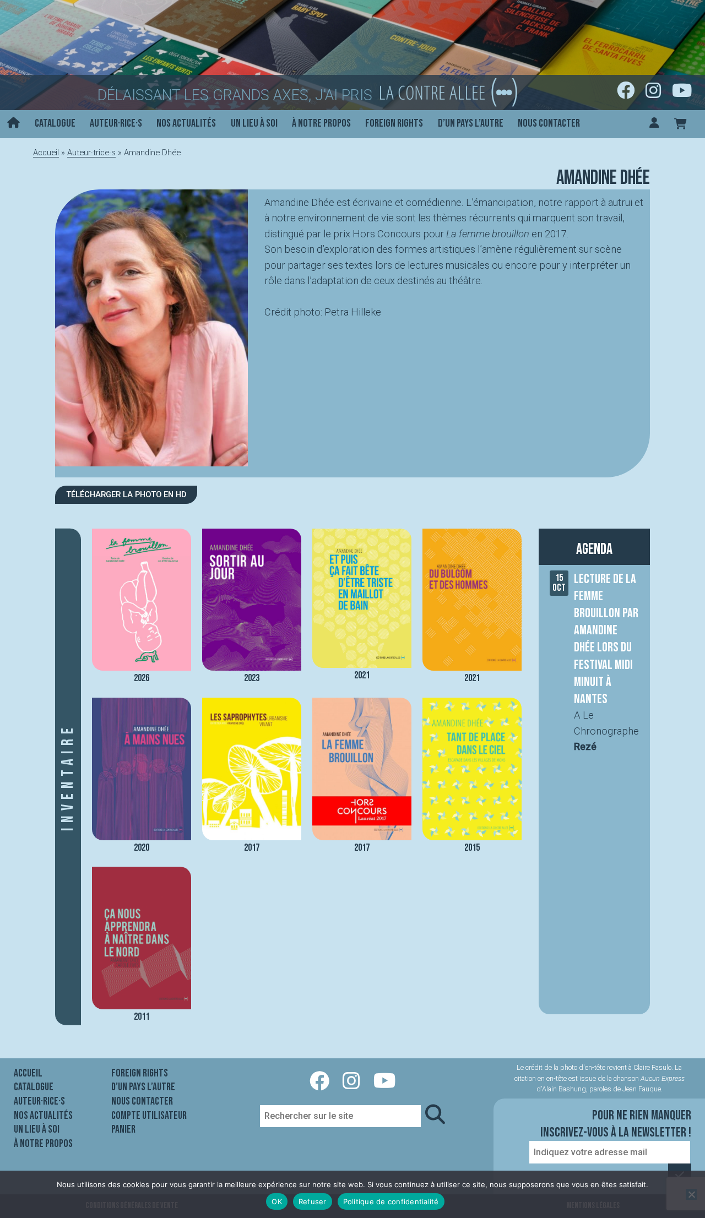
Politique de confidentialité (391, 1201)
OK (277, 1201)
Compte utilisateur (149, 1115)
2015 (472, 847)
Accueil (46, 152)
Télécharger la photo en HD (126, 494)
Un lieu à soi (254, 123)
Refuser (313, 1201)
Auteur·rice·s (116, 123)
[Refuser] (691, 1194)
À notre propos (321, 123)
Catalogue (55, 123)
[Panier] (680, 124)
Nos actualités (186, 123)
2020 (141, 847)
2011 (141, 1016)
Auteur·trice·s (91, 152)
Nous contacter (549, 123)
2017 (251, 847)
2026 (141, 678)
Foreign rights (394, 123)
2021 (362, 675)
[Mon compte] (654, 124)
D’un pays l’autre (470, 123)
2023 (251, 678)
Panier (123, 1129)
